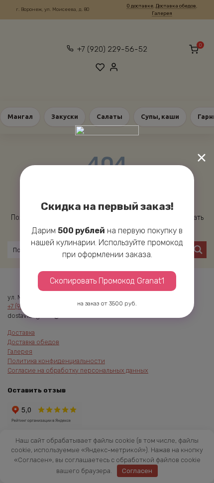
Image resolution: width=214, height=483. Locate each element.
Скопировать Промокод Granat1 (107, 281)
